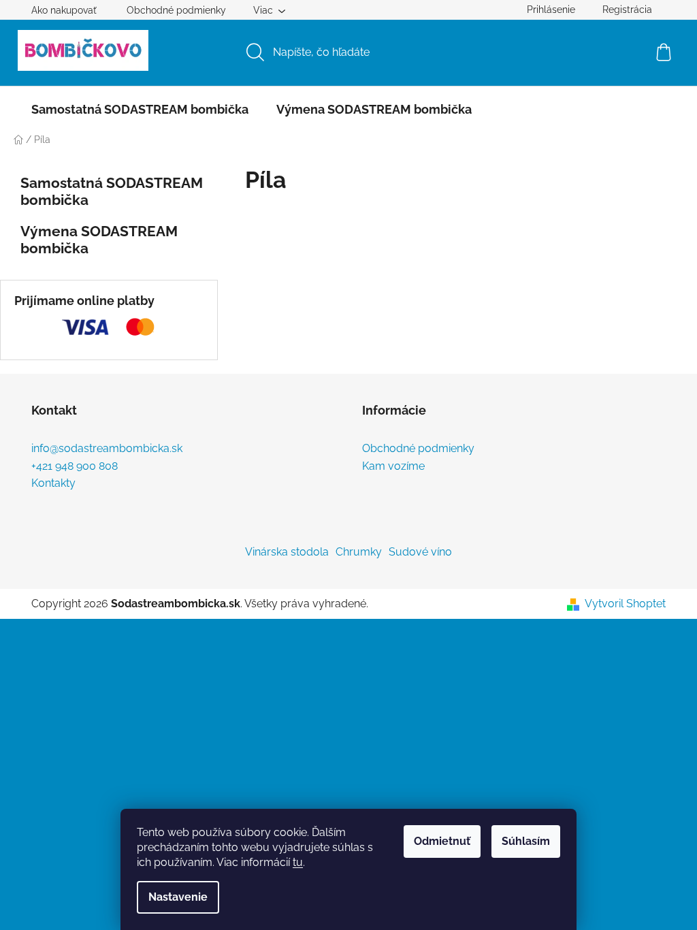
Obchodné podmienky (176, 10)
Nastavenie (178, 897)
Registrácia (627, 9)
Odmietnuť (442, 841)
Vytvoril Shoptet (625, 603)
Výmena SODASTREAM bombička (99, 240)
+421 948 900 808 (74, 466)
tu (298, 862)
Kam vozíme (393, 466)
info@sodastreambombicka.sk (106, 449)
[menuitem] (140, 109)
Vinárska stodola (287, 551)
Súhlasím (526, 841)
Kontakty (53, 483)
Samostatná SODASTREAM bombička (111, 191)
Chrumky (359, 551)
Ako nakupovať (64, 10)
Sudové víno (420, 551)
